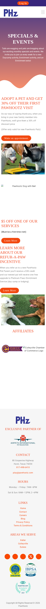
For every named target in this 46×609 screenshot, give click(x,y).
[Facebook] (7, 556)
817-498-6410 (23, 467)
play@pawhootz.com (23, 472)
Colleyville (23, 543)
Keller (23, 540)
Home (23, 508)
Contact (23, 512)
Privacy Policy (23, 522)
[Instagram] (15, 556)
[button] (43, 12)
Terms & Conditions (23, 525)
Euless (23, 547)
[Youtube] (23, 556)
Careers (23, 515)
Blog (23, 518)
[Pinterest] (38, 556)
